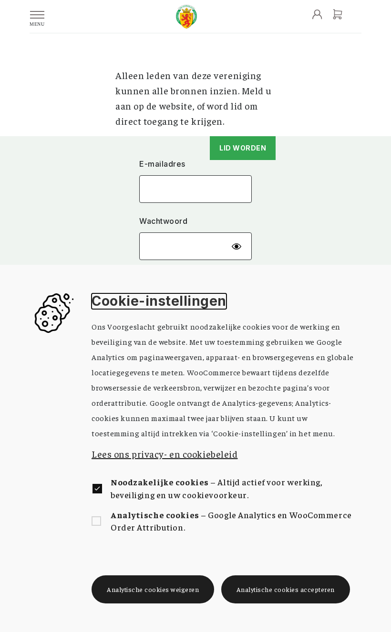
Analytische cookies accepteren (286, 589)
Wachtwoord (163, 221)
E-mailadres (162, 164)
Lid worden (242, 148)
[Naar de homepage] (186, 17)
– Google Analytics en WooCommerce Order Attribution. (231, 520)
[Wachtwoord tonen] (236, 246)
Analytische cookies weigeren (153, 589)
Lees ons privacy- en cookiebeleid (164, 454)
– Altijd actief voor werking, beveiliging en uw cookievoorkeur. (217, 488)
